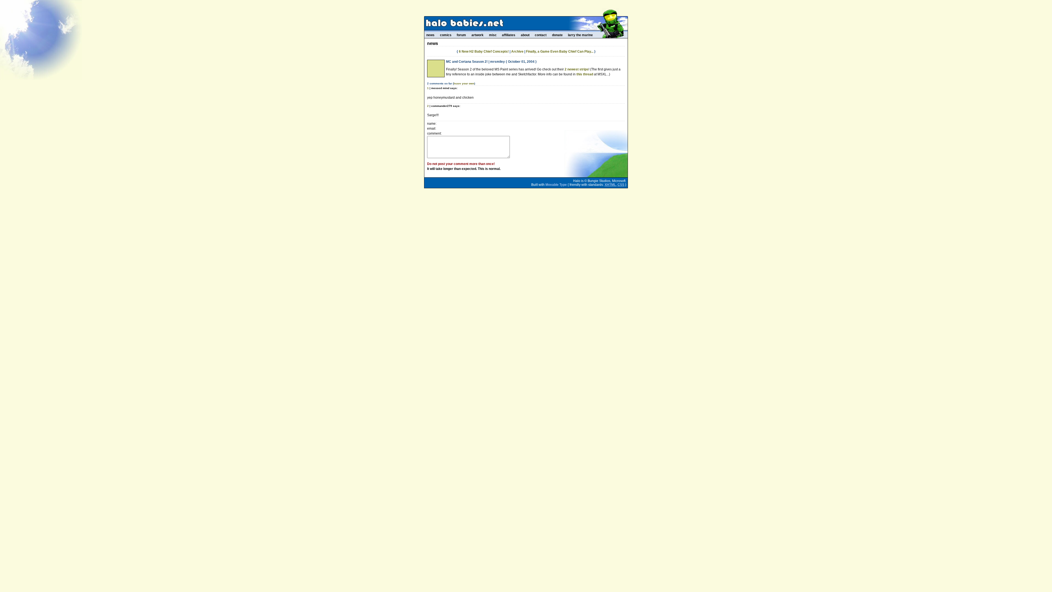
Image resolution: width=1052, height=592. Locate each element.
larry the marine (580, 35)
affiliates (508, 35)
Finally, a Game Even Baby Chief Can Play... (559, 51)
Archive (517, 51)
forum (461, 35)
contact (541, 35)
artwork (477, 35)
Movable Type (556, 185)
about (525, 35)
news (430, 35)
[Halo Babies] (526, 23)
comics (445, 35)
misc (493, 35)
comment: (434, 133)
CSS (621, 185)
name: (431, 124)
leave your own (464, 83)
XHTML (610, 185)
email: (431, 128)
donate (557, 35)
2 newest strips (576, 69)
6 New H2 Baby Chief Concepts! (484, 51)
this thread (584, 74)
